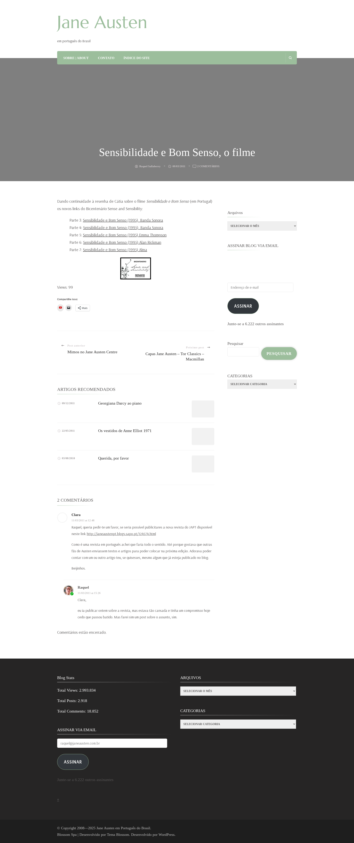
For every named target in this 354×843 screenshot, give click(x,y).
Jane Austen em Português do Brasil (123, 828)
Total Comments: (72, 711)
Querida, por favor (113, 458)
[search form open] (290, 57)
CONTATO (106, 58)
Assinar (243, 306)
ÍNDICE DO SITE (137, 58)
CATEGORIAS (239, 376)
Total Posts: (67, 700)
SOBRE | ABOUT (76, 58)
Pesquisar (235, 343)
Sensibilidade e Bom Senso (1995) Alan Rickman (122, 242)
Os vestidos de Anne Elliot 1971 (125, 430)
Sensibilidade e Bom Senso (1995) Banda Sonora (123, 220)
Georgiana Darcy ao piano (120, 403)
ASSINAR (73, 762)
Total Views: (68, 690)
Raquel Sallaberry (150, 166)
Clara (76, 515)
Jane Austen (102, 22)
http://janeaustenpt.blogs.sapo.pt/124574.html (121, 533)
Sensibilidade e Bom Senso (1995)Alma (115, 249)
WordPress (167, 835)
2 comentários (208, 167)
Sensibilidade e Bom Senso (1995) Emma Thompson (125, 234)
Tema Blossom (118, 835)
